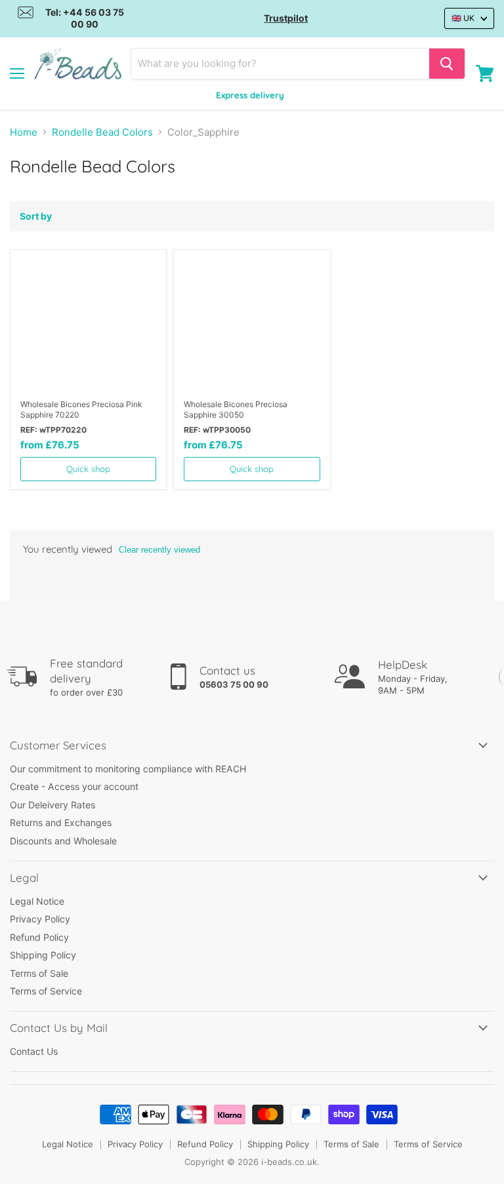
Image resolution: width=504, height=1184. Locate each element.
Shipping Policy (43, 954)
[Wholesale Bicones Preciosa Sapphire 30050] (252, 325)
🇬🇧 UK (463, 18)
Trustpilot (286, 18)
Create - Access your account (74, 786)
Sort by (36, 216)
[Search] (447, 64)
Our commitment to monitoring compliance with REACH (128, 768)
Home (23, 132)
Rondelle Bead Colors (102, 132)
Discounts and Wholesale (63, 840)
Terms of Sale (39, 973)
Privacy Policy (40, 918)
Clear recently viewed (159, 550)
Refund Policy (39, 937)
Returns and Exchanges (61, 822)
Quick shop (88, 469)
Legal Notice (37, 901)
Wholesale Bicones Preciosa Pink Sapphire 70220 (81, 409)
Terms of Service (46, 991)
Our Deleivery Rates (52, 804)
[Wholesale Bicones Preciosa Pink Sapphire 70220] (88, 325)
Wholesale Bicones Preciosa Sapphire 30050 (235, 409)
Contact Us (34, 1051)
